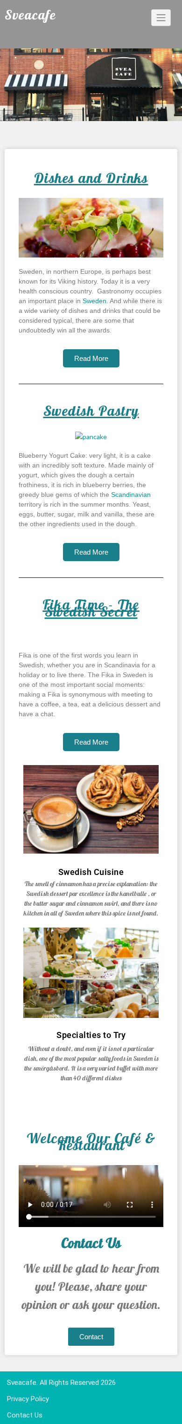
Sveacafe (21, 1382)
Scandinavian (131, 494)
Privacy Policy (28, 1399)
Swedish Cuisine (91, 872)
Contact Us (24, 1415)
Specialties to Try (91, 1035)
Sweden (94, 301)
